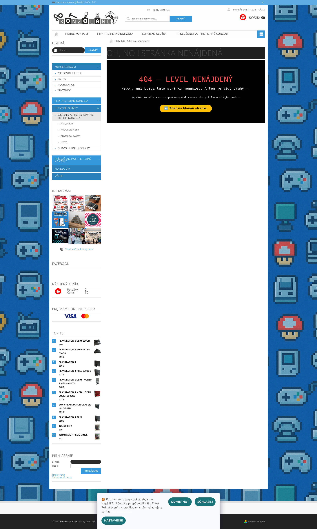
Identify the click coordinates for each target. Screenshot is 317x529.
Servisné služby (154, 34)
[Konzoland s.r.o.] (86, 18)
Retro (62, 79)
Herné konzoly (76, 34)
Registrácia (257, 9)
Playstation (66, 84)
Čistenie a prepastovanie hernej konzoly (76, 116)
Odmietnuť (180, 502)
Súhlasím (205, 502)
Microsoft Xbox (69, 73)
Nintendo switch (71, 136)
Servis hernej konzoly (74, 148)
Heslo (55, 466)
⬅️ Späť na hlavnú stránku (185, 108)
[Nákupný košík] (58, 291)
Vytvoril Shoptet (256, 521)
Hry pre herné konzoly (115, 34)
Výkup (59, 176)
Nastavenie (113, 521)
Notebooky (63, 169)
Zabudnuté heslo (62, 477)
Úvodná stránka (56, 34)
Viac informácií (122, 512)
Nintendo (64, 90)
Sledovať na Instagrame (79, 249)
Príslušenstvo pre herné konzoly (202, 34)
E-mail (56, 461)
